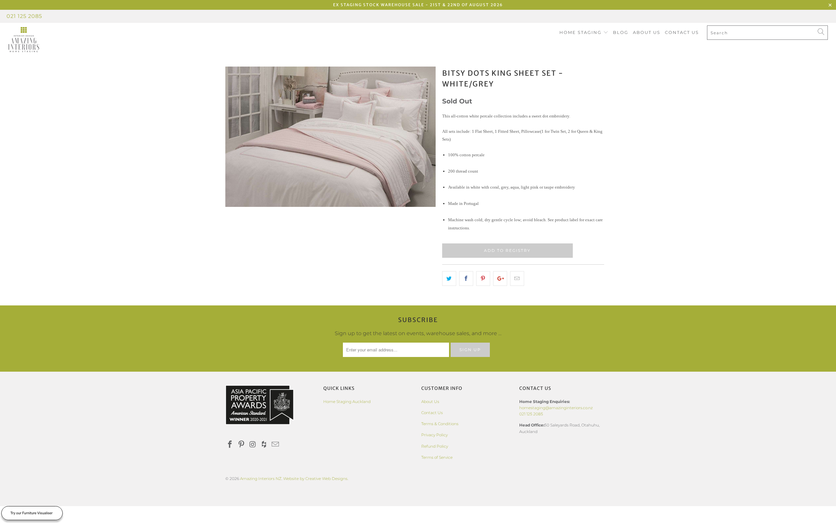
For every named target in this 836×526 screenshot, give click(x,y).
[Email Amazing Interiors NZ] (276, 445)
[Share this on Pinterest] (483, 278)
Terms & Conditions (439, 423)
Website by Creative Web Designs (315, 478)
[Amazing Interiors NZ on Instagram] (253, 445)
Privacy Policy (434, 434)
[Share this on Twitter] (449, 278)
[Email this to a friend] (517, 278)
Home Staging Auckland (347, 401)
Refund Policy (434, 446)
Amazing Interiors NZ (260, 478)
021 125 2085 (24, 16)
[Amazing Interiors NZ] (70, 40)
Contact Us (682, 32)
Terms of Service (437, 457)
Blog (620, 32)
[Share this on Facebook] (466, 278)
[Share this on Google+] (500, 278)
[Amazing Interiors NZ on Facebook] (230, 445)
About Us (646, 32)
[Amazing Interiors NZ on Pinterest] (242, 445)
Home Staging (581, 32)
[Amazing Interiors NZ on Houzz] (264, 445)
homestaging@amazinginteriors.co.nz (556, 407)
